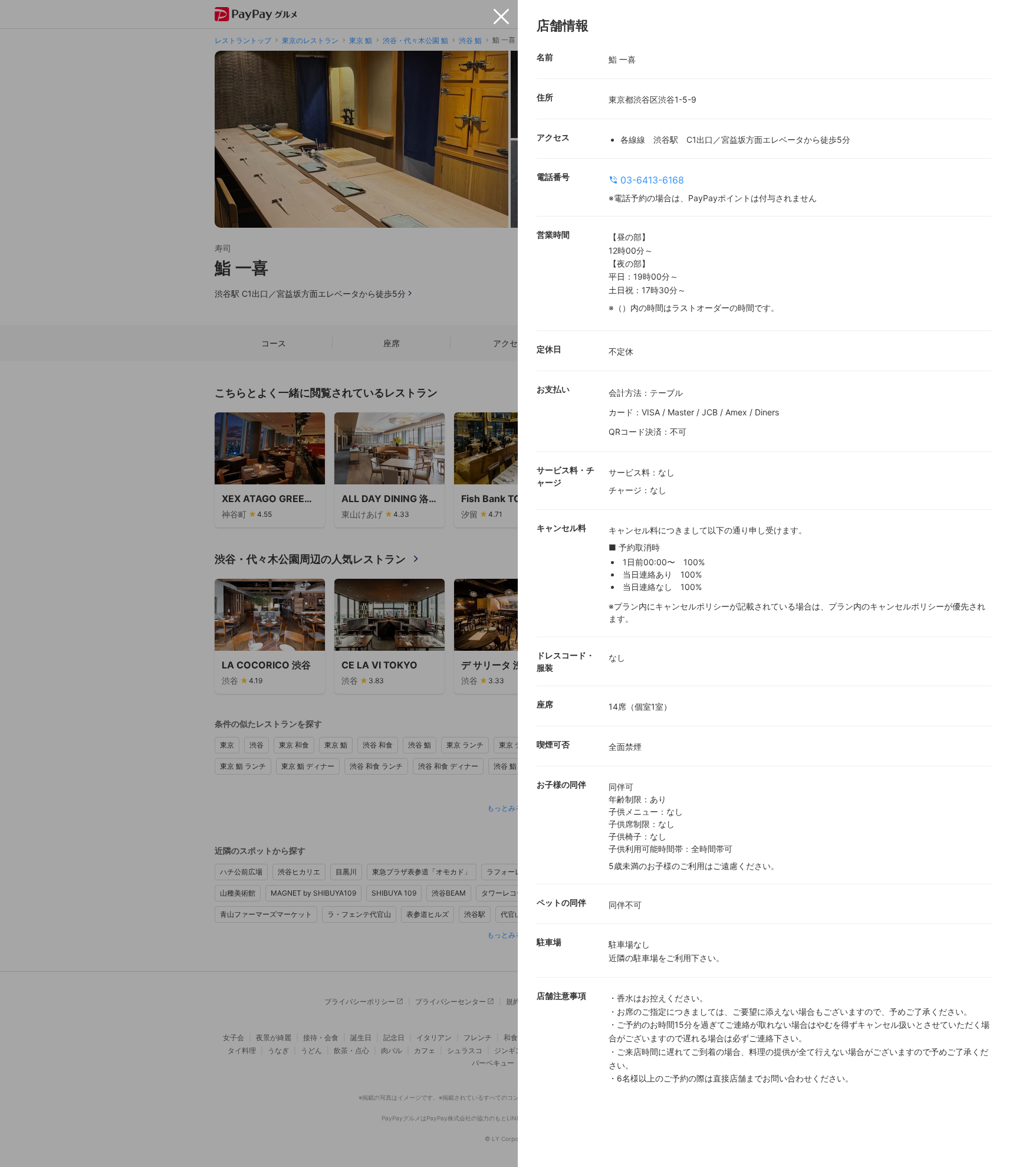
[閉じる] (501, 16)
